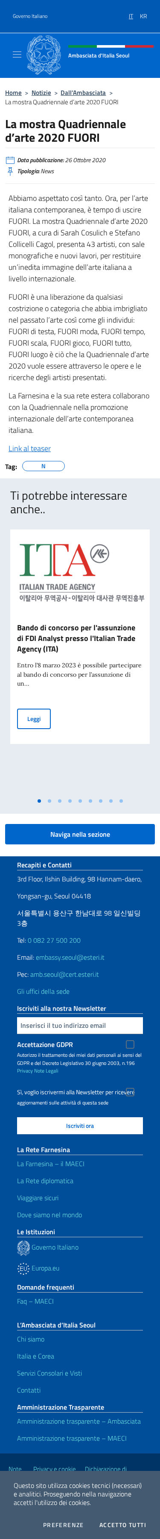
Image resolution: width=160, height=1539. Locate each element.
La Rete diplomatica (45, 1181)
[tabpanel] (80, 661)
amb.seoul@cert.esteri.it (64, 974)
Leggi (39, 718)
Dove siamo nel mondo (49, 1215)
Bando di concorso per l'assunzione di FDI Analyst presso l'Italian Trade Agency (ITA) (76, 638)
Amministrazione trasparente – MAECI (72, 1438)
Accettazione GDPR (45, 1044)
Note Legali (46, 1071)
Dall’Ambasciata (83, 92)
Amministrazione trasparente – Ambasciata (79, 1421)
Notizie (41, 92)
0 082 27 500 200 (54, 940)
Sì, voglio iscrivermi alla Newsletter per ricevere (76, 1092)
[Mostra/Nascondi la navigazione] (17, 54)
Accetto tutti (122, 1525)
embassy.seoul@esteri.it (70, 957)
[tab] (39, 801)
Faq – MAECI (35, 1301)
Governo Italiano (30, 16)
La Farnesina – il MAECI (50, 1164)
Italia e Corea (35, 1356)
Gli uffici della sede (43, 991)
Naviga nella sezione (80, 834)
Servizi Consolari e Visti (49, 1373)
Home (13, 92)
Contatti (29, 1390)
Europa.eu (44, 1268)
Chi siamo (30, 1339)
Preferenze (63, 1525)
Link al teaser (30, 448)
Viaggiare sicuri (37, 1198)
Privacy (25, 1071)
